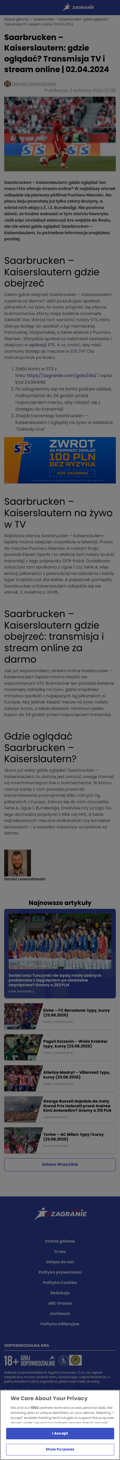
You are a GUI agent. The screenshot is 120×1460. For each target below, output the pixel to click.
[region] (60, 1425)
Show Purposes (60, 1449)
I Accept (60, 1433)
